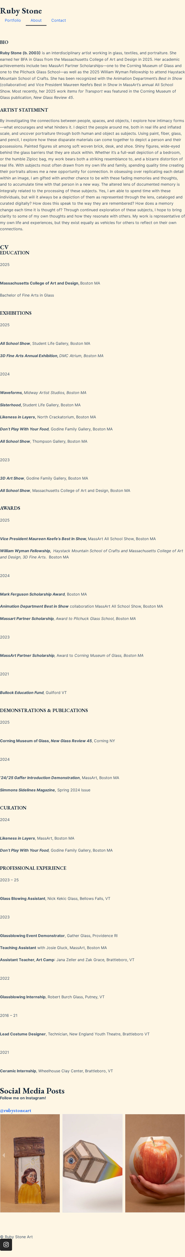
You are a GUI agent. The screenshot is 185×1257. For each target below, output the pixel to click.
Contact (58, 20)
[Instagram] (6, 1245)
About (36, 20)
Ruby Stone (21, 10)
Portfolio (13, 20)
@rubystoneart (15, 1110)
